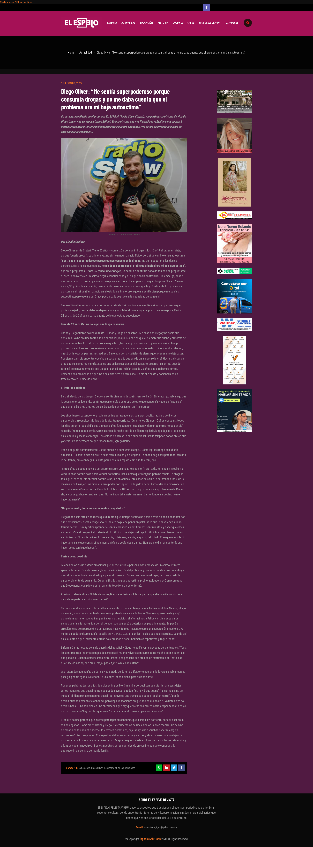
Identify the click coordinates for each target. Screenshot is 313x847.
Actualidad (128, 22)
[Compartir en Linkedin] (166, 767)
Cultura (178, 22)
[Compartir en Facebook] (181, 767)
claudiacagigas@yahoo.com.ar (161, 827)
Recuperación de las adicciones (119, 768)
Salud (190, 22)
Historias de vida (209, 22)
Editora (112, 22)
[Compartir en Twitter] (174, 767)
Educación (146, 22)
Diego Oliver (97, 768)
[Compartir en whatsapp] (159, 767)
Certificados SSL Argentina (16, 2)
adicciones (84, 768)
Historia (162, 22)
